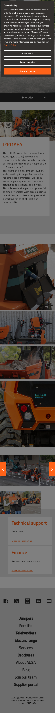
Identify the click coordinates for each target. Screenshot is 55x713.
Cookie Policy (10, 45)
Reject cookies (27, 62)
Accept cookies (27, 71)
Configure (27, 53)
